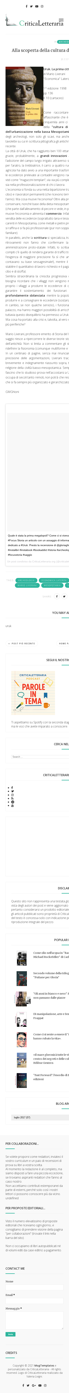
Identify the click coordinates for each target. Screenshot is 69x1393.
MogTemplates (44, 1365)
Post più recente (23, 643)
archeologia (26, 580)
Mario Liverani (27, 585)
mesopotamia (52, 585)
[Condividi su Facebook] (57, 596)
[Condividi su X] (64, 596)
